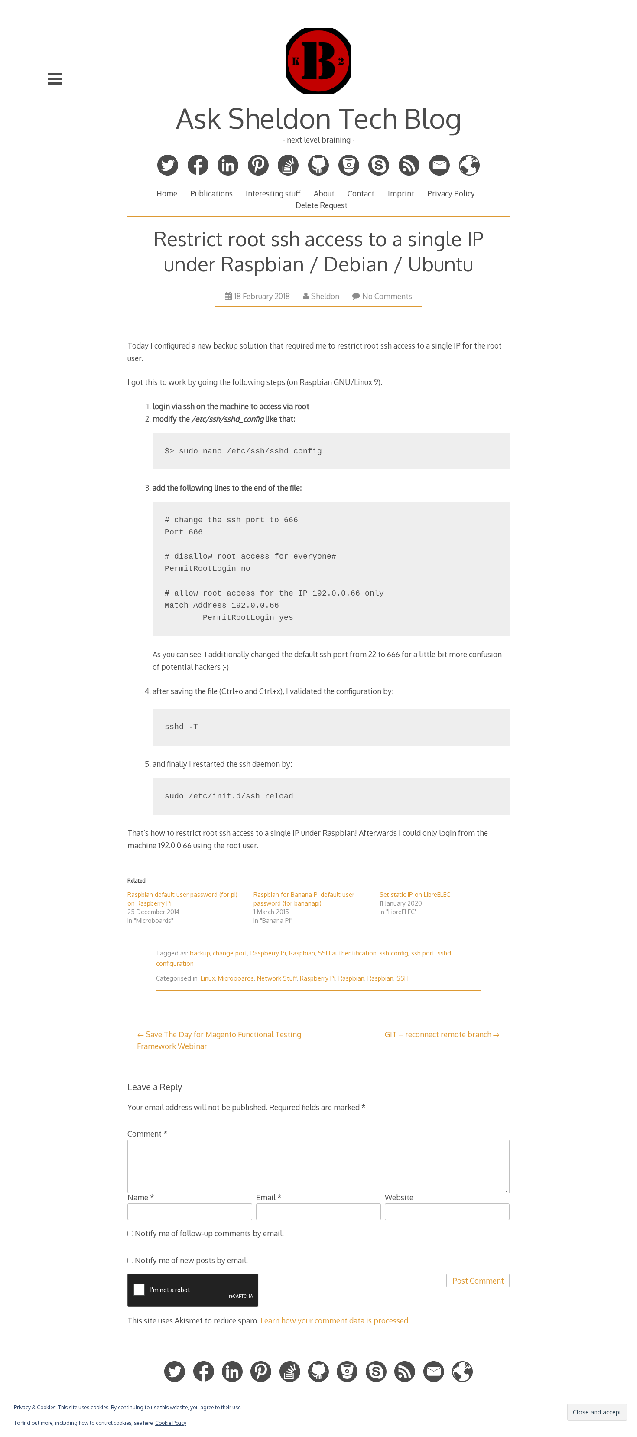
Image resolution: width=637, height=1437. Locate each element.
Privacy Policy (451, 193)
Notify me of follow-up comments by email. (209, 1233)
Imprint (401, 193)
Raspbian (302, 953)
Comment (147, 1133)
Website (399, 1197)
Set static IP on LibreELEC (415, 894)
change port (230, 953)
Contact (361, 193)
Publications (211, 193)
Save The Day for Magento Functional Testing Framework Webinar (219, 1040)
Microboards (236, 978)
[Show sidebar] (55, 79)
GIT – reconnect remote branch (438, 1034)
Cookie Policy (170, 1423)
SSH (402, 978)
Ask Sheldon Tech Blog (319, 117)
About (324, 193)
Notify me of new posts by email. (191, 1260)
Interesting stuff (273, 193)
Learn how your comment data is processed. (335, 1320)
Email (269, 1197)
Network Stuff (277, 978)
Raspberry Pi (268, 953)
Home (166, 193)
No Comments (387, 296)
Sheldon (325, 296)
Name (140, 1197)
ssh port (423, 953)
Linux (208, 978)
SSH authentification (347, 953)
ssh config (394, 953)
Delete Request (322, 205)
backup (200, 953)
